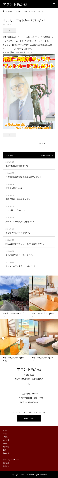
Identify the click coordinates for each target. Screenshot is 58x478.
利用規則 (6, 466)
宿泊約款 (6, 463)
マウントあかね (15, 4)
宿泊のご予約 (29, 418)
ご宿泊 (5, 434)
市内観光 (6, 453)
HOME (5, 430)
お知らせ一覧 (46, 155)
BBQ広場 (6, 440)
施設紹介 (6, 447)
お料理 (5, 437)
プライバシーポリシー (11, 460)
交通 (4, 450)
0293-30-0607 (31, 393)
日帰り (5, 443)
